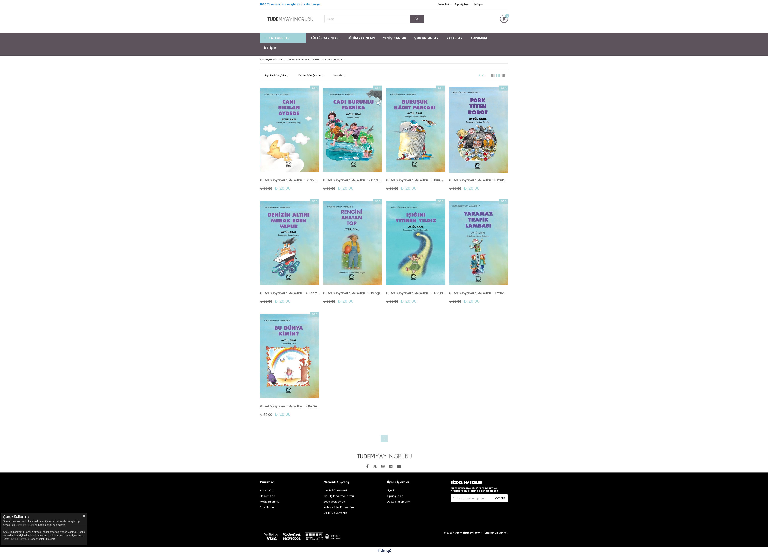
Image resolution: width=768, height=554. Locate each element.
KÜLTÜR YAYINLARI (325, 38)
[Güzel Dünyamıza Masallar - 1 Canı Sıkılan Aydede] (289, 130)
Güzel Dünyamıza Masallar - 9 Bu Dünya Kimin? (289, 406)
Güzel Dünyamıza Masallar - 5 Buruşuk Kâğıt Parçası (415, 180)
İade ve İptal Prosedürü (339, 507)
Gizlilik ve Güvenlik (335, 513)
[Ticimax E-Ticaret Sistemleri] (384, 551)
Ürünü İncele (303, 138)
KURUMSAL (479, 38)
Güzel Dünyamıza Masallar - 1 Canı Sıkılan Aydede (289, 180)
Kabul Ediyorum (20, 538)
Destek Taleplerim (399, 502)
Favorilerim (444, 4)
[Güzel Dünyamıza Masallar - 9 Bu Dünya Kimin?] (289, 356)
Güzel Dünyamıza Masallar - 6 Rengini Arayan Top (352, 293)
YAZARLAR (454, 38)
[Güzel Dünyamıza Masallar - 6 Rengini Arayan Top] (352, 243)
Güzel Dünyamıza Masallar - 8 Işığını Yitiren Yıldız (415, 293)
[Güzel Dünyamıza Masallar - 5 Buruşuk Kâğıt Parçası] (415, 130)
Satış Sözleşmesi (334, 502)
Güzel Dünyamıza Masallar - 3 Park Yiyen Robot (478, 180)
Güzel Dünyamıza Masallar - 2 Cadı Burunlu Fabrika (352, 180)
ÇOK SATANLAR (426, 38)
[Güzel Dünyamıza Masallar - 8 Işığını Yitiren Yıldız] (415, 243)
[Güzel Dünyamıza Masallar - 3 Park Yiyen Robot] (478, 130)
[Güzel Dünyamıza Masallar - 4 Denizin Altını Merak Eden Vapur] (289, 243)
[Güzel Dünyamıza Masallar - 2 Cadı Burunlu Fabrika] (352, 130)
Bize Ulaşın (267, 507)
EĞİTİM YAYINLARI (361, 38)
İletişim (478, 4)
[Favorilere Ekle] (289, 138)
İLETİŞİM (270, 48)
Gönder (500, 498)
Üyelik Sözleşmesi (335, 490)
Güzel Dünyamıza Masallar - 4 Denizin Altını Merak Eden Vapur (289, 293)
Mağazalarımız (269, 502)
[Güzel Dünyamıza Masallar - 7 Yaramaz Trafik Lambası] (478, 243)
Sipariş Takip (462, 4)
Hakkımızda (267, 496)
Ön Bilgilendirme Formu (339, 496)
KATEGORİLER (279, 38)
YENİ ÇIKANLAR (394, 38)
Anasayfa (266, 490)
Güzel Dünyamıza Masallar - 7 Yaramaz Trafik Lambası (478, 293)
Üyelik (391, 490)
